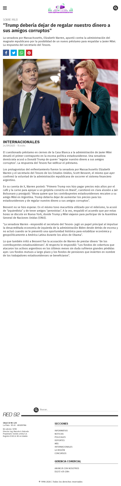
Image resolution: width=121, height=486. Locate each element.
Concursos (60, 453)
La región (60, 450)
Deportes (60, 440)
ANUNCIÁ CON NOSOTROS (67, 468)
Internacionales (63, 447)
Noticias (59, 434)
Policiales (60, 437)
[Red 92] (60, 8)
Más (57, 443)
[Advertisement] (60, 281)
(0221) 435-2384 (62, 471)
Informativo (61, 430)
